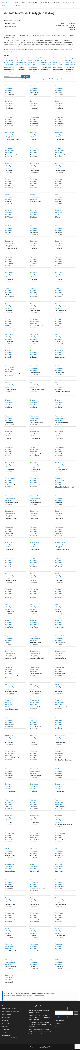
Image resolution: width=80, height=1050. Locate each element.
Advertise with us (68, 2)
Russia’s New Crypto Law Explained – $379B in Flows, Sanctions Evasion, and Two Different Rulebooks (40, 1032)
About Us (57, 1023)
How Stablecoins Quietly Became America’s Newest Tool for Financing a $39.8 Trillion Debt (39, 1017)
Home (16, 2)
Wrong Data (5, 1029)
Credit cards (56, 2)
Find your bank (44, 2)
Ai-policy (5, 1026)
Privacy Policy (6, 1023)
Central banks (32, 2)
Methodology (6, 1035)
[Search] (76, 1013)
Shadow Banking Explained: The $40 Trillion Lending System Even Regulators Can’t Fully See (40, 1024)
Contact (17, 5)
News (23, 2)
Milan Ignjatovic (41, 993)
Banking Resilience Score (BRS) (11, 1011)
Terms (4, 1032)
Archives (57, 1006)
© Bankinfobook (44, 1046)
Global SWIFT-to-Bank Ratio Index (12, 1009)
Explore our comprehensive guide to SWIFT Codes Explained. (45, 79)
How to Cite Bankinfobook (9, 1038)
